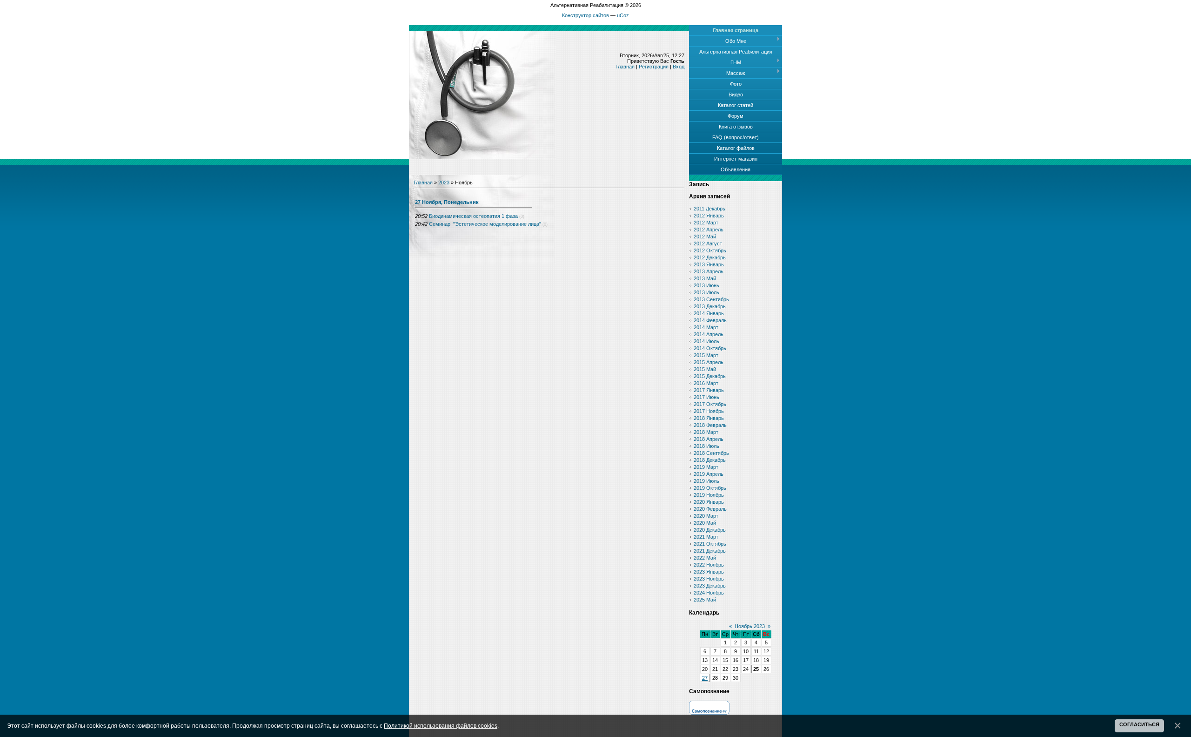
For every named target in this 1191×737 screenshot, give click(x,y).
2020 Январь (709, 502)
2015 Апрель (708, 362)
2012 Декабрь (710, 257)
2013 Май (705, 278)
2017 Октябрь (710, 404)
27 (705, 678)
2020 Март (706, 516)
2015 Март (706, 355)
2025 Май (705, 599)
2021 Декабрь (710, 551)
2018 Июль (706, 446)
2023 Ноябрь (709, 578)
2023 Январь (709, 572)
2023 (443, 182)
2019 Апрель (708, 474)
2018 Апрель (708, 439)
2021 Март (706, 537)
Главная (625, 66)
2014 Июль (706, 341)
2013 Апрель (708, 271)
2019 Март (706, 467)
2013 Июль (706, 292)
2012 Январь (709, 215)
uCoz (623, 15)
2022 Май (705, 558)
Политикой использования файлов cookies (440, 726)
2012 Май (705, 236)
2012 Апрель (708, 229)
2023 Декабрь (710, 585)
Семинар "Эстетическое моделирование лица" (485, 224)
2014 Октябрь (710, 348)
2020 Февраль (710, 509)
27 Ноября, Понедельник (447, 202)
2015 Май (705, 369)
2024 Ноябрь (709, 592)
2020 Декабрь (710, 530)
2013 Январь (709, 264)
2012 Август (708, 243)
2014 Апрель (708, 334)
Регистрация (654, 66)
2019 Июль (706, 481)
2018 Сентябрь (711, 453)
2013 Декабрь (710, 306)
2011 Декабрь (709, 208)
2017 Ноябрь (709, 411)
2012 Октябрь (710, 250)
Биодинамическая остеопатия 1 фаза (473, 216)
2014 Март (706, 327)
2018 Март (706, 432)
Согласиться (1139, 724)
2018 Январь (709, 418)
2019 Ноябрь (709, 495)
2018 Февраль (710, 425)
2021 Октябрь (710, 544)
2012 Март (706, 222)
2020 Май (705, 523)
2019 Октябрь (710, 488)
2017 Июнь (706, 397)
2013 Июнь (706, 285)
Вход (678, 66)
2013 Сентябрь (711, 299)
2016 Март (706, 383)
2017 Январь (709, 390)
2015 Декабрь (710, 376)
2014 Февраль (710, 320)
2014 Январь (709, 313)
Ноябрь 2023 (750, 626)
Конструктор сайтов (585, 15)
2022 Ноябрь (709, 565)
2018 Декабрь (710, 460)
